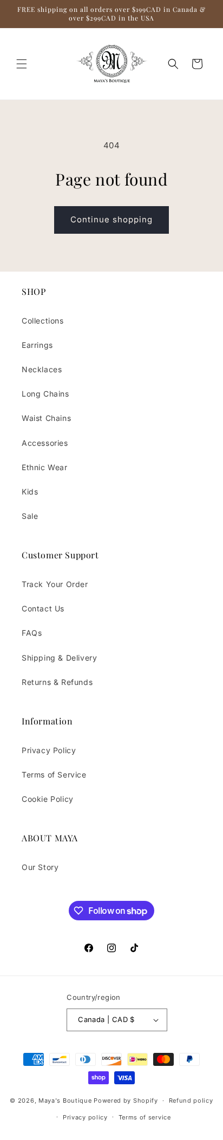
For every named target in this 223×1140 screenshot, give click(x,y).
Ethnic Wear (45, 467)
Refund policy (191, 1100)
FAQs (32, 632)
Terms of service (145, 1117)
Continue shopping (111, 219)
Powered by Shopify (126, 1100)
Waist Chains (46, 418)
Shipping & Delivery (59, 657)
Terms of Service (54, 774)
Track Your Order (55, 584)
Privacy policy (85, 1117)
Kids (30, 491)
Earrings (37, 345)
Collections (43, 320)
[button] (22, 64)
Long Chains (45, 393)
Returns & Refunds (57, 682)
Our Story (40, 867)
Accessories (45, 442)
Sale (30, 515)
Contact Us (43, 608)
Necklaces (42, 369)
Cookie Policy (48, 798)
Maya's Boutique (66, 1100)
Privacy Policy (49, 750)
